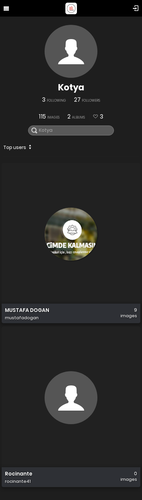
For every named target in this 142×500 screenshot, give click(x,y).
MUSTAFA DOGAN (27, 310)
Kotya (71, 87)
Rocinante (18, 474)
